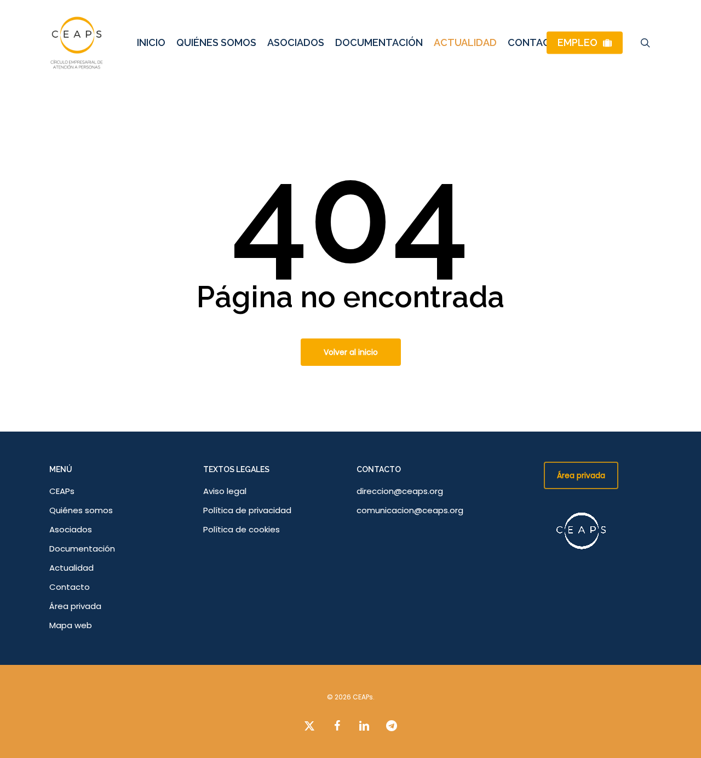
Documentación (82, 548)
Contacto (69, 587)
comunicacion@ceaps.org (410, 510)
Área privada (75, 606)
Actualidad (71, 567)
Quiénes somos (81, 510)
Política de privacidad (247, 510)
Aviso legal (224, 491)
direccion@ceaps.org (400, 491)
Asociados (70, 529)
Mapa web (70, 625)
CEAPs (61, 491)
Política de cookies (241, 529)
